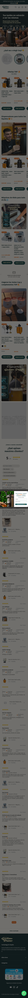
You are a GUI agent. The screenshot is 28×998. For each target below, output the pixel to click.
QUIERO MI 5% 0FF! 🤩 (21, 504)
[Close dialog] (27, 491)
